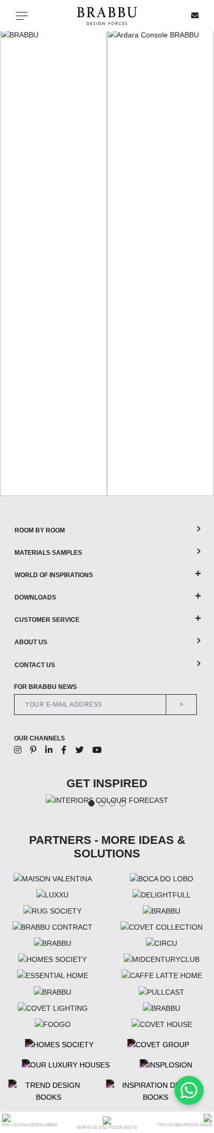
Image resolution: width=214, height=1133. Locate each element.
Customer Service (47, 619)
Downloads (35, 597)
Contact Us (35, 665)
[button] (11, 262)
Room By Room (40, 530)
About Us (31, 642)
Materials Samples (48, 552)
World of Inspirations (54, 575)
